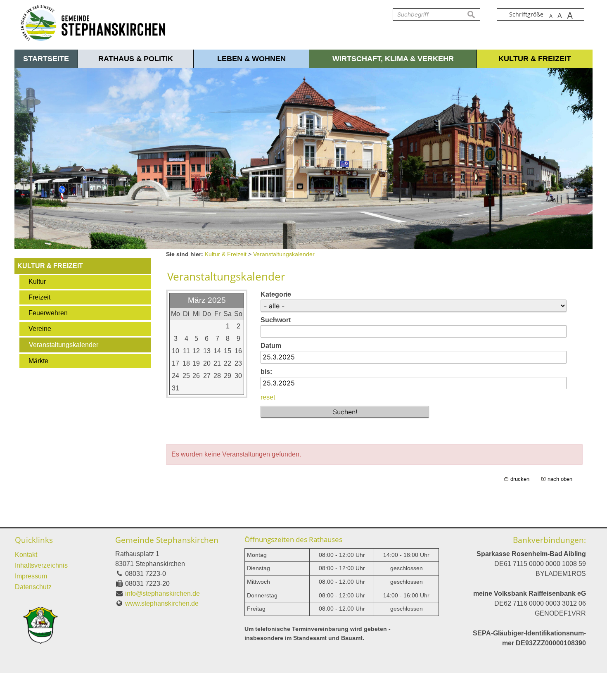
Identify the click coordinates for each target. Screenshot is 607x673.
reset (268, 397)
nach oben (560, 479)
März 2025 (207, 300)
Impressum (31, 576)
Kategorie (276, 294)
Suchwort (276, 319)
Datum (271, 345)
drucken (519, 479)
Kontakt (26, 554)
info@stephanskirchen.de (162, 593)
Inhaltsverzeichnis (41, 565)
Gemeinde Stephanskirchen (166, 539)
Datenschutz (33, 586)
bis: (266, 371)
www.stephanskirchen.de (162, 603)
